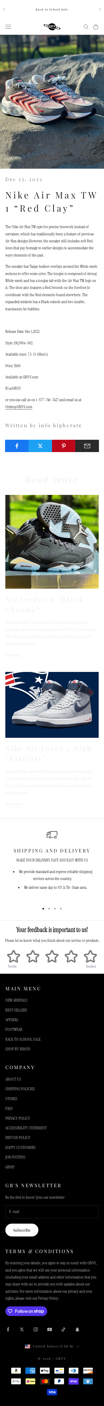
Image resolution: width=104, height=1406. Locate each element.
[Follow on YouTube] (49, 1329)
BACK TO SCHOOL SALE (23, 1039)
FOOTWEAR (13, 1029)
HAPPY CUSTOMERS (20, 1147)
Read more (13, 655)
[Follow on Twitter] (22, 1329)
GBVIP (9, 1167)
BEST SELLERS (16, 1010)
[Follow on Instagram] (35, 1329)
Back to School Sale (52, 9)
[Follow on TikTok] (63, 1329)
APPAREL (11, 1019)
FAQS (9, 1108)
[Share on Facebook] (17, 446)
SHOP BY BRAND (17, 1049)
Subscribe (22, 1230)
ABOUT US (13, 1079)
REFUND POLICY (17, 1137)
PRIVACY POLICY (17, 1118)
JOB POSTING (15, 1157)
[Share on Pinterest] (63, 446)
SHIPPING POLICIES (20, 1089)
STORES (11, 1099)
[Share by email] (87, 446)
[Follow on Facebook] (8, 1329)
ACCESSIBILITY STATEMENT (26, 1128)
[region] (52, 864)
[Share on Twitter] (40, 446)
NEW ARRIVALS (16, 1000)
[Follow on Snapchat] (77, 1329)
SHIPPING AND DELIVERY (52, 850)
